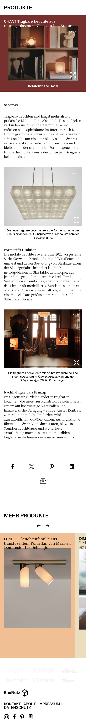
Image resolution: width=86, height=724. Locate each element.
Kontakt (12, 704)
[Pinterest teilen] (51, 467)
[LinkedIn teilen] (72, 467)
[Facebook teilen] (12, 467)
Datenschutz (17, 707)
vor (47, 525)
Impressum (49, 704)
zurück (38, 525)
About (29, 704)
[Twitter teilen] (31, 467)
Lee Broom (51, 86)
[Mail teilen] (43, 481)
